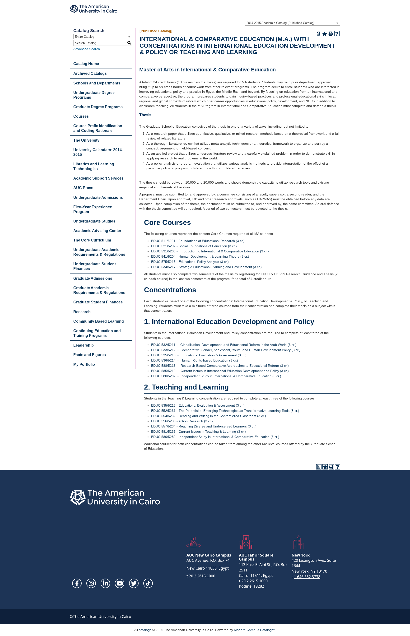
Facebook (77, 583)
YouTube (119, 583)
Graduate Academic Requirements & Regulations (99, 290)
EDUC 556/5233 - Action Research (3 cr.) (182, 421)
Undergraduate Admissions (98, 197)
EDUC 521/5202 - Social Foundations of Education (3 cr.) (194, 246)
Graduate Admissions (92, 278)
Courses (81, 116)
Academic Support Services (98, 178)
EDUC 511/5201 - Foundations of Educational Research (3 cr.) (198, 241)
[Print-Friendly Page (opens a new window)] (330, 33)
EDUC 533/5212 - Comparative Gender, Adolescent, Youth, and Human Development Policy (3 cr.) (225, 350)
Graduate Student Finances (98, 302)
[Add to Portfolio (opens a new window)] (324, 33)
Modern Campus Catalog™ (254, 630)
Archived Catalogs (90, 73)
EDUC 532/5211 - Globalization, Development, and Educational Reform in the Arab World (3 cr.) (223, 345)
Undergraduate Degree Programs (94, 95)
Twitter (134, 583)
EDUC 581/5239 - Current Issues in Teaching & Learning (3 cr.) (198, 431)
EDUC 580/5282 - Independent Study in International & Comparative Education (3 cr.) (216, 376)
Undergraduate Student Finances (94, 266)
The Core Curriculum (92, 240)
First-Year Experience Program (92, 209)
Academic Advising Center (97, 231)
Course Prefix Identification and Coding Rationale (97, 128)
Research (82, 312)
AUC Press (83, 188)
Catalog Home (86, 64)
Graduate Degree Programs (98, 107)
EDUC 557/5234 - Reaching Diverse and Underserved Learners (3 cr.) (203, 426)
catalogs (145, 630)
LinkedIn (105, 583)
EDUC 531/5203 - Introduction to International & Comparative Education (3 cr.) (210, 251)
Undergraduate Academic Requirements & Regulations (99, 252)
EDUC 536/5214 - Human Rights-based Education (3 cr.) (194, 360)
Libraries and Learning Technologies (93, 166)
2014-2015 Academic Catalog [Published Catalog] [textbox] (280, 23)
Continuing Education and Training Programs (97, 333)
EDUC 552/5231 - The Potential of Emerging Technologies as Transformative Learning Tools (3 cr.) (225, 411)
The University (86, 140)
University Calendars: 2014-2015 (98, 152)
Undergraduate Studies (94, 221)
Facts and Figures (89, 355)
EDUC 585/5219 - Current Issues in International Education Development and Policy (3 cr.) (220, 371)
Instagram (91, 583)
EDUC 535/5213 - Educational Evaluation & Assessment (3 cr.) (199, 355)
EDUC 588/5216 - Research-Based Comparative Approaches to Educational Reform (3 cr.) (220, 365)
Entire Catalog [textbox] (84, 36)
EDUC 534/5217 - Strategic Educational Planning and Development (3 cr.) (206, 267)
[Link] (148, 583)
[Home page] (93, 9)
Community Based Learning (98, 321)
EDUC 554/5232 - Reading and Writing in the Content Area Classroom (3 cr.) (208, 416)
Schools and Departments (96, 83)
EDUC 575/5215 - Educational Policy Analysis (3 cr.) (190, 262)
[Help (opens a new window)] (337, 33)
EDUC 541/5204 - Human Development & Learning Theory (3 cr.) (200, 256)
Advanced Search (86, 49)
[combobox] (292, 23)
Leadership (83, 345)
